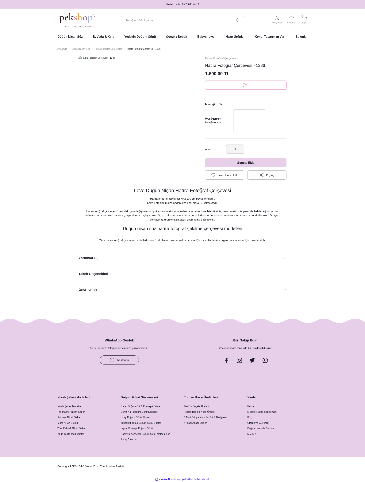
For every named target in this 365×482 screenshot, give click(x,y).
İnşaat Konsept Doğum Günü (137, 428)
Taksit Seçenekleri (93, 274)
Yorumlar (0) (88, 258)
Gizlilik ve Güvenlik (258, 422)
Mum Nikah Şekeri (67, 422)
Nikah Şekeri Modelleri (69, 406)
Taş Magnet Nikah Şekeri (71, 411)
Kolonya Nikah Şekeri (69, 417)
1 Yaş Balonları (129, 439)
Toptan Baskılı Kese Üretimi (199, 411)
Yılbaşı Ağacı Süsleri (195, 422)
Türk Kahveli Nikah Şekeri (71, 428)
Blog (249, 417)
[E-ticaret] (182, 479)
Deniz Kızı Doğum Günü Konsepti (139, 411)
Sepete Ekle (245, 162)
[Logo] (77, 20)
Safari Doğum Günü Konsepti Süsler (141, 406)
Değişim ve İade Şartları (260, 428)
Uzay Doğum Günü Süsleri (135, 417)
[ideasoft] (162, 479)
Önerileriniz (88, 290)
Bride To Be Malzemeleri (70, 433)
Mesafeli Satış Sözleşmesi (262, 411)
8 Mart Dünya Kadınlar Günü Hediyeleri (205, 417)
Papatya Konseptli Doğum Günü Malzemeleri (145, 433)
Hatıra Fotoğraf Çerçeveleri (221, 58)
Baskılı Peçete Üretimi (196, 406)
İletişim (251, 406)
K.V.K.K (251, 433)
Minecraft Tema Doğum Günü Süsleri (141, 422)
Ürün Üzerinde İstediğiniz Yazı (213, 121)
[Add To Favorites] (224, 175)
